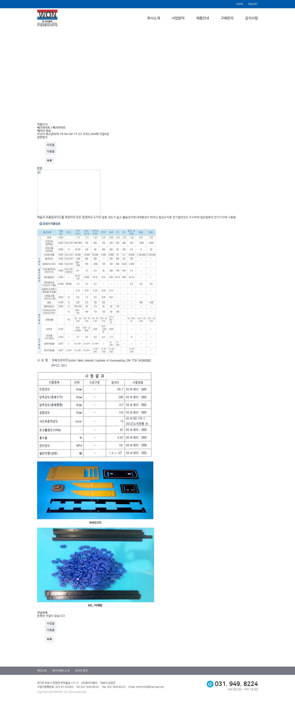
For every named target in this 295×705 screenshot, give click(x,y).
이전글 (51, 145)
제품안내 (202, 18)
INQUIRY (253, 4)
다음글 (51, 151)
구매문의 (227, 18)
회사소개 (153, 18)
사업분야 (178, 18)
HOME (239, 4)
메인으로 (42, 670)
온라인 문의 (81, 670)
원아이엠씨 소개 (61, 670)
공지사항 (251, 18)
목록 (49, 160)
